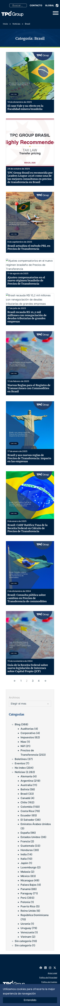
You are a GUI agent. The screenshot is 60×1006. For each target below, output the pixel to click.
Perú (24, 897)
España (25, 832)
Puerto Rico (28, 906)
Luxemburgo (28, 867)
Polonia (25, 902)
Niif (23, 746)
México (25, 876)
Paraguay (26, 893)
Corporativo (28, 733)
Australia (26, 785)
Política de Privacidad (48, 977)
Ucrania (25, 923)
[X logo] (54, 966)
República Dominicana (34, 915)
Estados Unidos (30, 837)
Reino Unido (28, 910)
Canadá (25, 798)
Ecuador (26, 815)
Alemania (26, 776)
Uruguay (26, 928)
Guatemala (27, 845)
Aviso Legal (52, 973)
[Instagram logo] (50, 966)
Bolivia (25, 789)
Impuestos (27, 737)
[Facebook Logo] (40, 966)
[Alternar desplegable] (57, 5)
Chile (24, 802)
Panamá (26, 889)
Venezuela (27, 932)
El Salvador (28, 819)
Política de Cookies (49, 982)
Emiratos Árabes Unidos (36, 824)
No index (20, 767)
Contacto (36, 5)
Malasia (25, 871)
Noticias (16, 24)
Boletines (21, 759)
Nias (23, 741)
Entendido (30, 1000)
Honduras (27, 850)
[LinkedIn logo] (45, 966)
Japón (24, 863)
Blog (17, 724)
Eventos (20, 763)
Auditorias (27, 728)
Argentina (27, 780)
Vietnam (26, 936)
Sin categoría (23, 941)
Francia (25, 841)
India (24, 854)
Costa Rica (27, 811)
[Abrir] (56, 13)
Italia (24, 858)
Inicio (5, 24)
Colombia (26, 806)
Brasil (24, 793)
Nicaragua (27, 880)
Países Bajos (29, 884)
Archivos (14, 697)
